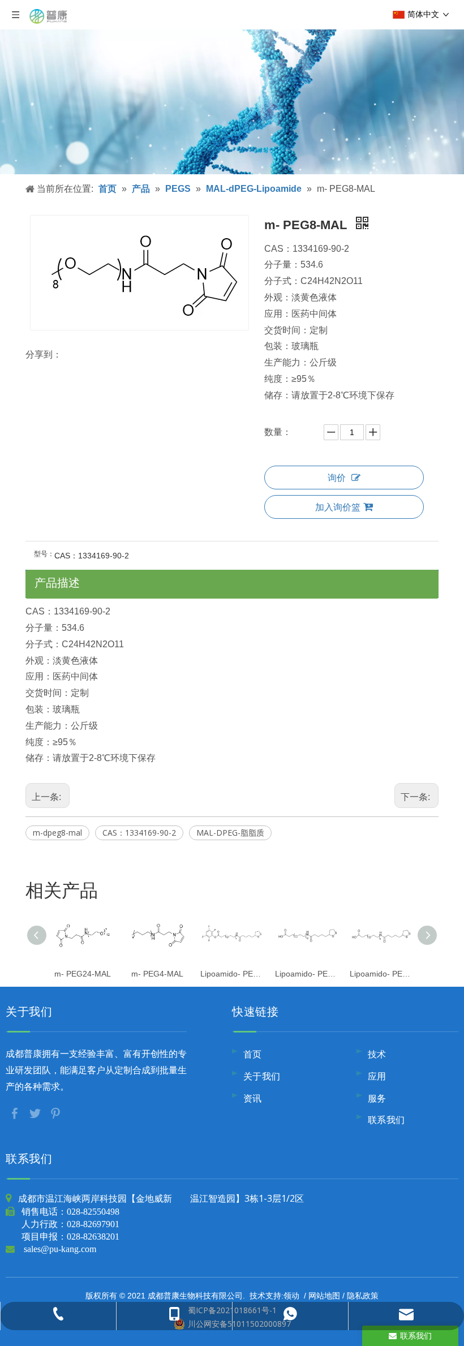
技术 (377, 1054)
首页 (252, 1054)
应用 (377, 1076)
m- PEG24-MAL (82, 973)
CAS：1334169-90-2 (139, 832)
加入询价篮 (337, 507)
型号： (44, 554)
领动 (291, 1295)
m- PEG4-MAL (157, 973)
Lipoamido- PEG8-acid (381, 973)
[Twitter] (36, 1112)
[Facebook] (16, 1112)
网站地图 (324, 1295)
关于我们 (262, 1076)
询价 (337, 477)
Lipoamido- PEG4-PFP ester (232, 973)
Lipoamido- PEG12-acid (306, 973)
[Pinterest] (55, 1112)
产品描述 (57, 582)
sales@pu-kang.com (60, 1248)
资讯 (252, 1098)
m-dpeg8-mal (57, 832)
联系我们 (386, 1119)
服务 (377, 1098)
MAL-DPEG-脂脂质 (230, 832)
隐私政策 (363, 1295)
